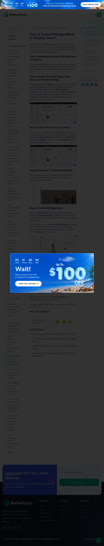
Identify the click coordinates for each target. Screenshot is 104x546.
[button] (92, 255)
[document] (52, 273)
